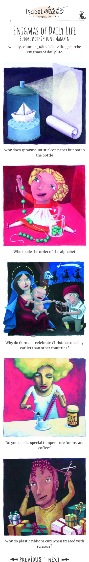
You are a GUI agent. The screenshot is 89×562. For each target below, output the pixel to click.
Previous (26, 559)
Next (62, 559)
